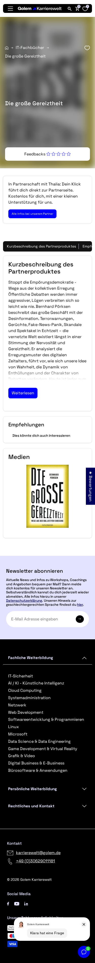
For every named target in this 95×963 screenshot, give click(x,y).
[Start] (6, 47)
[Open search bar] (69, 8)
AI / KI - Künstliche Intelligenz (36, 683)
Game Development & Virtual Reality (42, 748)
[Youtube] (16, 903)
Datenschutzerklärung (24, 600)
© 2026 (29, 879)
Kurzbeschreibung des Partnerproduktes (41, 246)
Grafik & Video (21, 755)
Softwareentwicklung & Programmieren (46, 719)
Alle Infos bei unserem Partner (32, 213)
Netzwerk (17, 705)
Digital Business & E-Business (36, 763)
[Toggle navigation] (10, 8)
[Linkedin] (26, 903)
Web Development (25, 712)
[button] (47, 154)
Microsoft (17, 734)
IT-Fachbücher (30, 47)
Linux (13, 726)
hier (80, 604)
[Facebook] (8, 903)
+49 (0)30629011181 (35, 861)
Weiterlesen (23, 393)
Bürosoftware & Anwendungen (37, 770)
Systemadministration (29, 697)
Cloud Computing (25, 690)
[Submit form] (80, 619)
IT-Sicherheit (20, 676)
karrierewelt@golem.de (38, 852)
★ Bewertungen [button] (90, 486)
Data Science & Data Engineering (39, 741)
